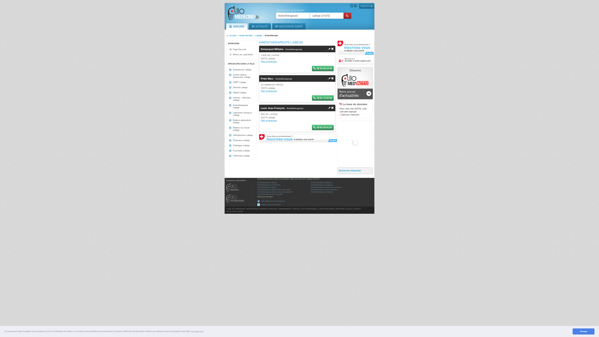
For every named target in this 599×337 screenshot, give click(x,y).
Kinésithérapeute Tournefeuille (270, 194)
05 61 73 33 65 (324, 98)
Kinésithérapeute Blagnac (321, 182)
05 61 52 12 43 (324, 68)
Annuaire (238, 26)
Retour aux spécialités (243, 54)
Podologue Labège (241, 145)
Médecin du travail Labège (241, 129)
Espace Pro (365, 6)
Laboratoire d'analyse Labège (242, 114)
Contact (357, 209)
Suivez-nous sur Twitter (271, 204)
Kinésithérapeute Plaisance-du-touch (326, 187)
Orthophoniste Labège (243, 135)
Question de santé (290, 26)
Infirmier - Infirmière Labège (242, 99)
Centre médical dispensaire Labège (241, 76)
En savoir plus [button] (197, 331)
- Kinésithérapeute (281, 49)
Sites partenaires (309, 209)
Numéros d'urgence (268, 209)
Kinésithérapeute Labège (240, 106)
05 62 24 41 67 (324, 127)
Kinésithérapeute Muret (267, 187)
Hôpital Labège (239, 92)
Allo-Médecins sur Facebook (273, 201)
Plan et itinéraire (269, 61)
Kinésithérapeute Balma (267, 182)
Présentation (252, 209)
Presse (296, 209)
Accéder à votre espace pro (358, 60)
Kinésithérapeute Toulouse (322, 192)
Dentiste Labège (240, 87)
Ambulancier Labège (242, 69)
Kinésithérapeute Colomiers (268, 185)
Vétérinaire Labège (241, 156)
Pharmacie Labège (241, 140)
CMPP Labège (239, 82)
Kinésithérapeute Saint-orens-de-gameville (274, 192)
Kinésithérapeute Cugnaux (322, 185)
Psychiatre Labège (241, 150)
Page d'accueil (239, 49)
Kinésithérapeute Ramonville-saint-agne (273, 189)
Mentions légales (344, 209)
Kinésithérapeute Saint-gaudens (324, 189)
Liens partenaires (327, 209)
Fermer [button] (583, 331)
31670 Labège (268, 58)
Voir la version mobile (234, 211)
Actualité (262, 26)
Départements (285, 209)
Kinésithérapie (271, 36)
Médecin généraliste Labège (242, 121)
